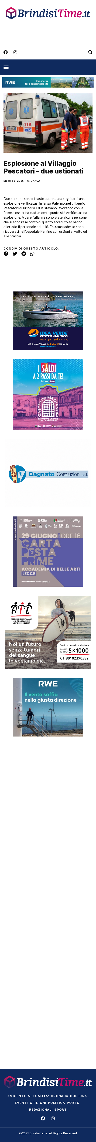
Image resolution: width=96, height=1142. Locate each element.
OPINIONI (38, 1103)
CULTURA (78, 1096)
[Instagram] (15, 52)
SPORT (60, 1109)
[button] (6, 67)
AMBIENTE (16, 1096)
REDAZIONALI (41, 1109)
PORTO (73, 1103)
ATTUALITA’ (38, 1096)
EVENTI (21, 1103)
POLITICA (56, 1103)
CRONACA (33, 180)
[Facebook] (5, 52)
